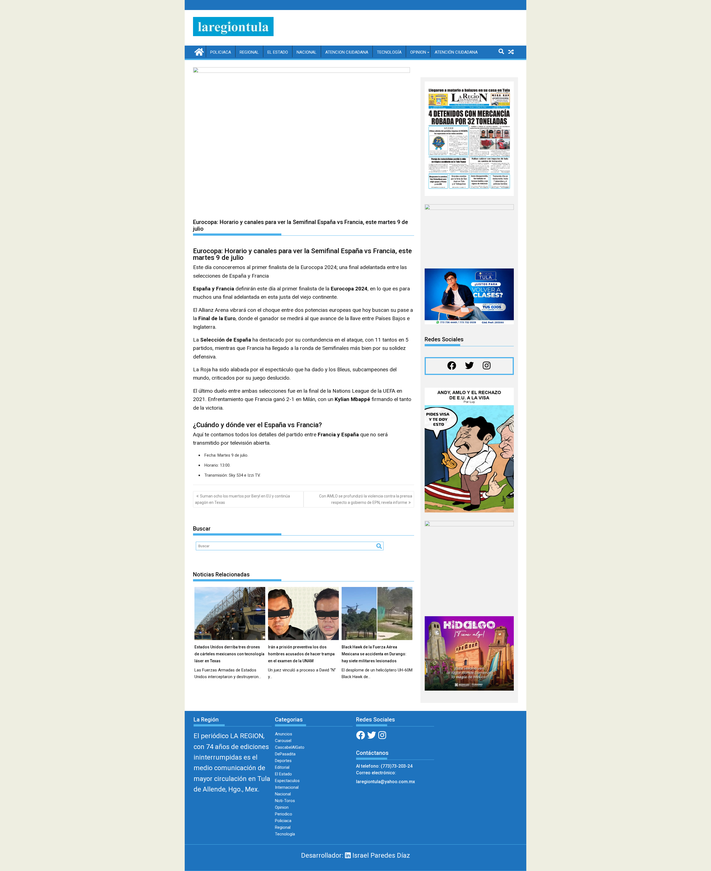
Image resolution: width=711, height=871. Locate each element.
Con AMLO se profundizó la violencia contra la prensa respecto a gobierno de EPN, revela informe (365, 499)
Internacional (287, 787)
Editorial (282, 767)
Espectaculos (287, 780)
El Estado (277, 52)
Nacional (307, 52)
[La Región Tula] (198, 51)
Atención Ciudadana (456, 52)
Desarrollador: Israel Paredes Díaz (355, 855)
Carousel (283, 740)
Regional (249, 52)
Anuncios (283, 733)
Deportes (283, 760)
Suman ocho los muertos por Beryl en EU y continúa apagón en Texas (242, 499)
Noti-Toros (285, 800)
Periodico (283, 814)
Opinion (418, 52)
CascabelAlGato (289, 747)
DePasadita (285, 753)
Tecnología (389, 52)
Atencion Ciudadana (346, 52)
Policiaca (220, 52)
